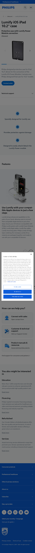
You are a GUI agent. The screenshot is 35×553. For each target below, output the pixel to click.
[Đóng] (31, 254)
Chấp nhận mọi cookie (17, 296)
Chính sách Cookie (11, 281)
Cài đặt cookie (17, 286)
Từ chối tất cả (17, 291)
